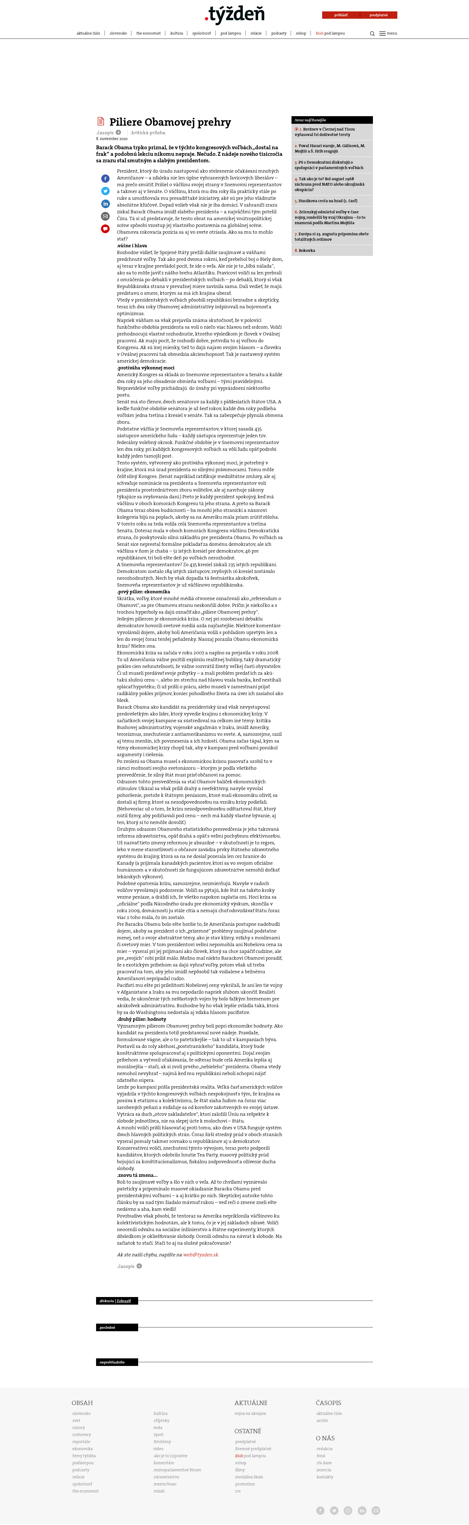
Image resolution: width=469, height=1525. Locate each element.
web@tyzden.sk (200, 1254)
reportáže (81, 1441)
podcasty (279, 33)
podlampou (83, 1463)
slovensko (118, 33)
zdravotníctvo (166, 1477)
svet (76, 1420)
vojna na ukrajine (250, 1413)
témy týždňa (84, 1456)
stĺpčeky (161, 1420)
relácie (256, 33)
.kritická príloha (147, 132)
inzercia (324, 1470)
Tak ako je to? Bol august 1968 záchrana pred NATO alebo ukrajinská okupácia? (330, 184)
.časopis (105, 132)
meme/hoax (165, 1484)
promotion (245, 1484)
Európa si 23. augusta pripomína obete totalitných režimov (332, 236)
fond (321, 1456)
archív (322, 1420)
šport (159, 1434)
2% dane (324, 1463)
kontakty (325, 1477)
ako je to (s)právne (171, 1456)
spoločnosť (201, 33)
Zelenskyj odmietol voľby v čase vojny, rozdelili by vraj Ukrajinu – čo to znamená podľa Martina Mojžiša (330, 217)
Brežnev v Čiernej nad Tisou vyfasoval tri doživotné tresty (325, 131)
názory (78, 1427)
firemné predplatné (253, 1448)
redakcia (324, 1448)
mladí (159, 1491)
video (158, 1448)
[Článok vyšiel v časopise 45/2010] (101, 121)
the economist (149, 33)
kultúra (176, 33)
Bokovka (305, 250)
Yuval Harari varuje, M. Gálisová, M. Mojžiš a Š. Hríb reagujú (330, 148)
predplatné (245, 1441)
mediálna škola (249, 1477)
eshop (301, 33)
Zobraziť (124, 1300)
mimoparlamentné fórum (177, 1470)
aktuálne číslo (88, 33)
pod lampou (231, 33)
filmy (240, 1470)
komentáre (164, 1463)
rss (238, 1491)
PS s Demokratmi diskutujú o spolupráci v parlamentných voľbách (329, 165)
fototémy (162, 1441)
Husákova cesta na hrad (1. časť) (326, 201)
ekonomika (82, 1448)
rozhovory (81, 1434)
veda (158, 1427)
